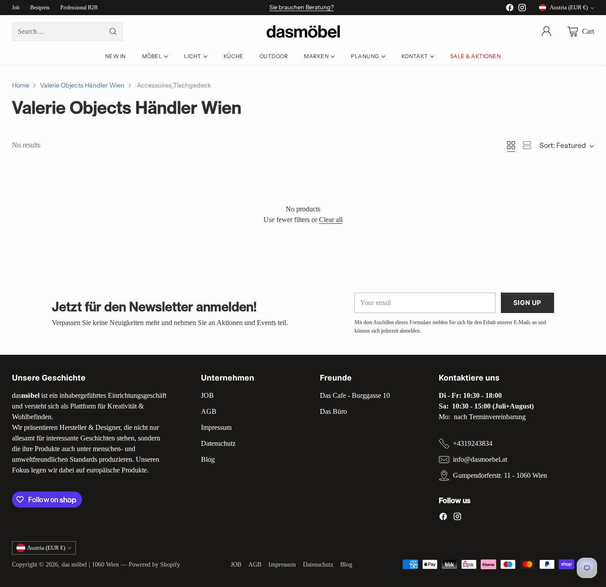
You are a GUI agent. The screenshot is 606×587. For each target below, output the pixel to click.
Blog (208, 459)
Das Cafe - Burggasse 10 (355, 395)
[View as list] (527, 145)
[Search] (113, 31)
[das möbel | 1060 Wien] (303, 31)
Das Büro (333, 411)
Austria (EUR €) (569, 7)
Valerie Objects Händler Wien (82, 85)
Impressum (216, 427)
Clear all (330, 219)
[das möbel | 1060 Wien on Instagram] (522, 9)
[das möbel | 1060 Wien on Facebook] (509, 9)
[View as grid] (511, 145)
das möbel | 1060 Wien (90, 564)
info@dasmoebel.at (480, 459)
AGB (208, 411)
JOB (207, 395)
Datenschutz (218, 443)
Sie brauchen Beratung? (301, 7)
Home (20, 85)
